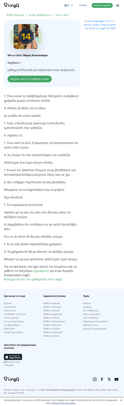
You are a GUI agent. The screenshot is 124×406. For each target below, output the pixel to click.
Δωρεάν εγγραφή (102, 5)
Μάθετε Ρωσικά (51, 336)
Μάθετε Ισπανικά (52, 307)
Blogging (87, 307)
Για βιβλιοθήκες (12, 325)
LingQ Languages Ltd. (29, 389)
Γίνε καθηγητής (90, 310)
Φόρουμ (87, 303)
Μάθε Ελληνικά (15, 15)
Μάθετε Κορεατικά (52, 332)
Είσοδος (83, 5)
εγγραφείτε (41, 271)
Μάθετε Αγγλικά (51, 303)
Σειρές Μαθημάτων (40, 15)
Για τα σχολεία (11, 317)
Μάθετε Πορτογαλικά (54, 321)
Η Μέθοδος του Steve (15, 314)
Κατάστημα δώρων (13, 332)
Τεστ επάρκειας (90, 317)
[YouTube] (116, 379)
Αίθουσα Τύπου (91, 325)
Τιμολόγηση (10, 307)
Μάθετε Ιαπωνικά (52, 325)
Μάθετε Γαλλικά (51, 310)
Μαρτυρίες (9, 328)
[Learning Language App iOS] (13, 357)
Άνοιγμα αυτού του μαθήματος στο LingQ (33, 279)
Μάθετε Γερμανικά (52, 314)
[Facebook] (102, 379)
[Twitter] (109, 379)
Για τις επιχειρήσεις (14, 321)
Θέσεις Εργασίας (91, 314)
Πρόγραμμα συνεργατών (95, 321)
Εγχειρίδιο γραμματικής (95, 328)
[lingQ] (11, 5)
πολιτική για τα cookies (63, 403)
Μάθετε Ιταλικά (51, 317)
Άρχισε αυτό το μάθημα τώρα (30, 79)
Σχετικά (8, 303)
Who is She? (62, 15)
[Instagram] (94, 379)
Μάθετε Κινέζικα (51, 328)
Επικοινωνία (10, 310)
